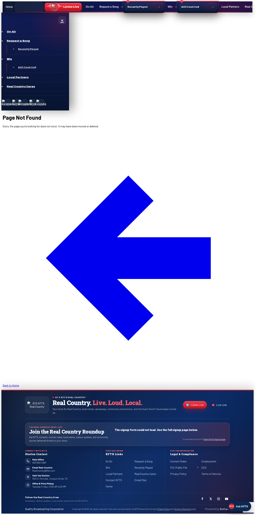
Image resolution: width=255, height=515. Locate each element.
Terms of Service (211, 473)
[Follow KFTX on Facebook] (202, 499)
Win (170, 6)
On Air (109, 461)
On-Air (90, 6)
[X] (16, 102)
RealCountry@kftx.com (43, 470)
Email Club (140, 480)
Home (109, 486)
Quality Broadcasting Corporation (44, 508)
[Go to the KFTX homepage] (37, 405)
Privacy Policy (178, 473)
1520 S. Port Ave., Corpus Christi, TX (49, 478)
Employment (208, 461)
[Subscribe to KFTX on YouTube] (226, 499)
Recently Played (137, 7)
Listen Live (199, 405)
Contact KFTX (114, 480)
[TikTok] (32, 102)
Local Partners (230, 6)
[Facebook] (8, 102)
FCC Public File (181, 468)
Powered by (217, 508)
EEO (203, 467)
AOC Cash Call (190, 7)
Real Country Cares (145, 473)
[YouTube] (41, 102)
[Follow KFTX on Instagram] (218, 499)
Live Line (221, 404)
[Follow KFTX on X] (210, 499)
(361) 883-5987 (39, 462)
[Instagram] (24, 102)
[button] (63, 7)
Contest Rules (178, 461)
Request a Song (109, 6)
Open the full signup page (214, 439)
